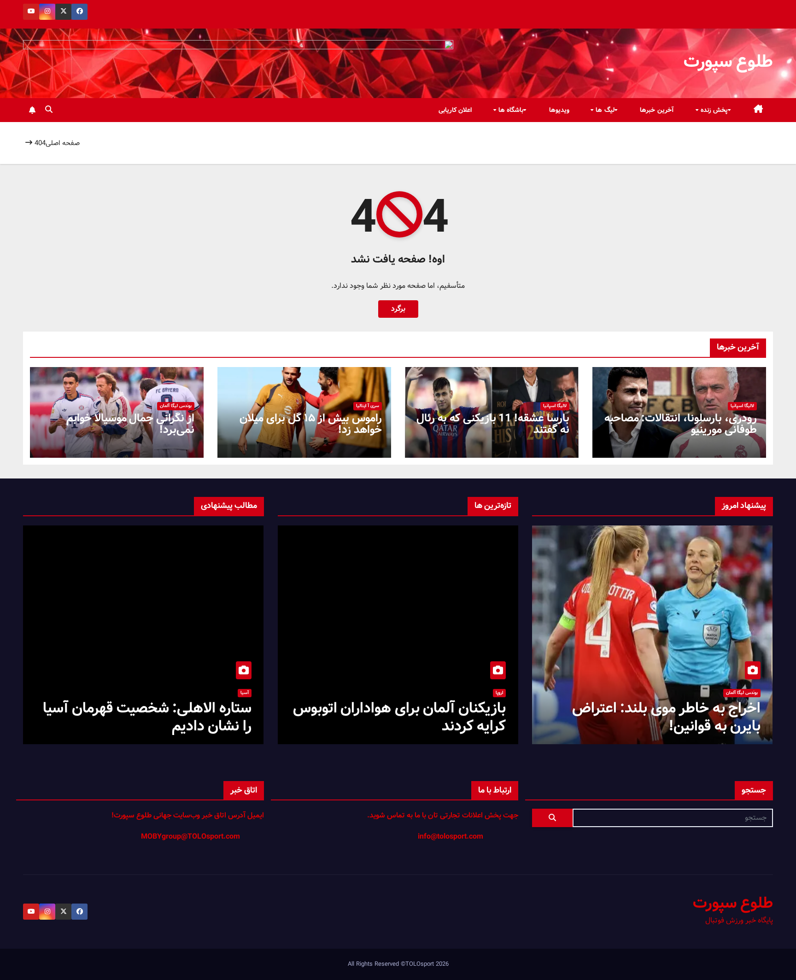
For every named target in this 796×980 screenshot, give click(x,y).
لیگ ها (604, 110)
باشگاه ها (509, 110)
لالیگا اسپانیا (742, 405)
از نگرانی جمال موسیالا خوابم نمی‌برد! (130, 424)
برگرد (398, 309)
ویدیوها (559, 110)
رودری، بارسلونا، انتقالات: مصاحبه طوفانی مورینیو (680, 424)
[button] (49, 110)
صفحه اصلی (63, 143)
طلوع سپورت (728, 62)
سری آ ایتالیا (367, 405)
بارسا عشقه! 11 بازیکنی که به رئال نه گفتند (492, 424)
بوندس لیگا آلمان (176, 405)
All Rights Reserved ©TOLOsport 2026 (398, 964)
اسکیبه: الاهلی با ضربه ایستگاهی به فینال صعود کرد (146, 717)
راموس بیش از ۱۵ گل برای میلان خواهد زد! (311, 424)
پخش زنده (713, 110)
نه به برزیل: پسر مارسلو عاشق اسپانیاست (417, 717)
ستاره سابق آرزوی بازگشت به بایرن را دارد (653, 717)
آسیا (244, 692)
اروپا (499, 692)
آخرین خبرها (657, 110)
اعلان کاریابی (455, 110)
